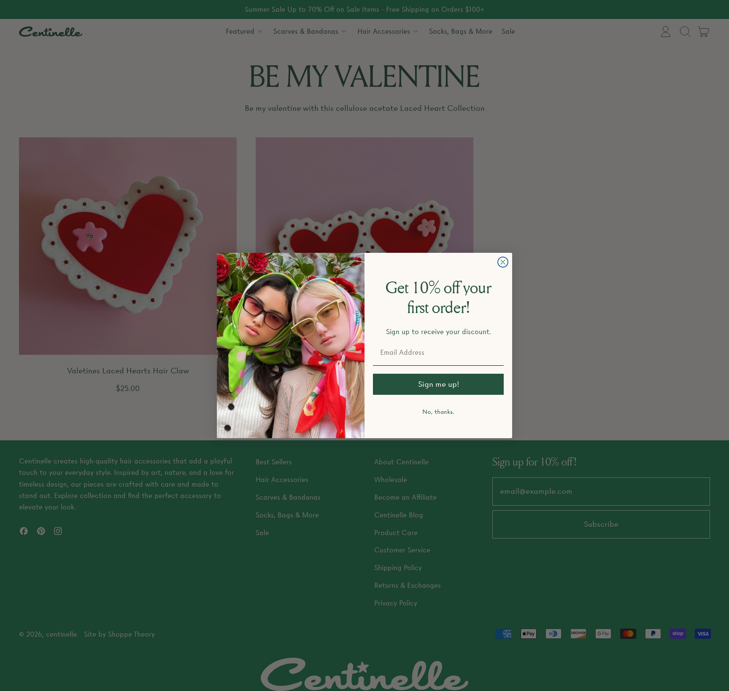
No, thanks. (438, 411)
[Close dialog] (503, 262)
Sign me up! (438, 384)
